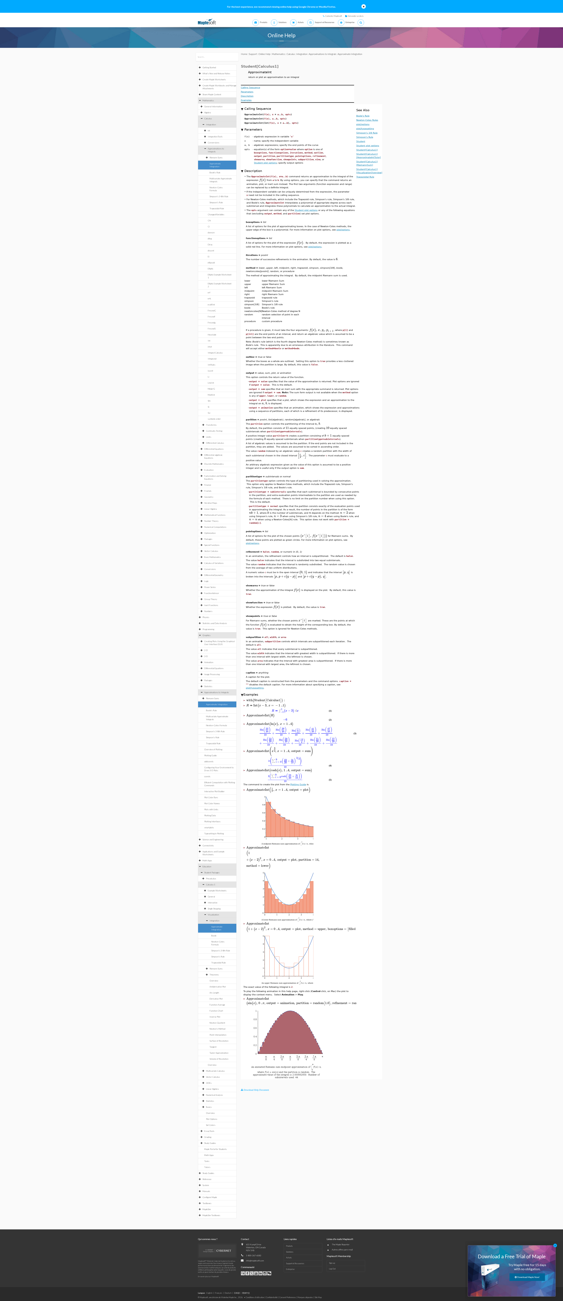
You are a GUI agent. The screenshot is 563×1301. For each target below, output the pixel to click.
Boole (213, 935)
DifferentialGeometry (213, 575)
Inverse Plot (215, 1016)
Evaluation (209, 470)
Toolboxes (206, 1203)
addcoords (208, 761)
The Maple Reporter (341, 1244)
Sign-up (332, 1263)
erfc (209, 298)
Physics (205, 617)
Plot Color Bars (211, 797)
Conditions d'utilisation (255, 1297)
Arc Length (214, 992)
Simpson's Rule (216, 202)
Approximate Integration (217, 704)
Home (244, 54)
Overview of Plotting (213, 749)
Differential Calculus (215, 443)
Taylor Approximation (219, 1053)
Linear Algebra (210, 509)
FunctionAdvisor (211, 593)
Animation (208, 662)
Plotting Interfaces (212, 821)
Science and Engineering (212, 839)
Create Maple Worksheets (214, 79)
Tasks (206, 1161)
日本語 (237, 1293)
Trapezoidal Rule (217, 208)
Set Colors (210, 1125)
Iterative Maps (210, 503)
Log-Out (332, 1269)
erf (209, 292)
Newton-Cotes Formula (216, 725)
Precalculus (211, 878)
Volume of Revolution (219, 1059)
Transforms (211, 425)
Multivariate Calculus (215, 1071)
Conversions (213, 142)
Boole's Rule (215, 172)
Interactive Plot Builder (214, 791)
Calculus (208, 118)
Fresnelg (211, 322)
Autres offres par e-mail (342, 1249)
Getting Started (209, 67)
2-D (206, 650)
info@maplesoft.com (255, 1260)
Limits (208, 437)
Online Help (264, 54)
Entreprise (290, 1269)
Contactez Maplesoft (333, 16)
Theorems (214, 974)
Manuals (206, 1191)
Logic (206, 581)
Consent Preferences (287, 1297)
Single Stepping (214, 908)
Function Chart (216, 1010)
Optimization (210, 533)
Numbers (208, 611)
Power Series (210, 587)
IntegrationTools (215, 136)
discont (211, 250)
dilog (210, 238)
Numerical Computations (215, 527)
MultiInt (211, 395)
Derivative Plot (216, 998)
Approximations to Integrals (216, 692)
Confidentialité (272, 1297)
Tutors (207, 1167)
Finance (207, 485)
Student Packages (212, 872)
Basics (209, 1107)
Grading (207, 1137)
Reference (206, 1179)
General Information (213, 106)
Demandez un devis (356, 16)
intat (210, 346)
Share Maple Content (211, 94)
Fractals (207, 491)
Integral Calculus (215, 352)
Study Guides (210, 1143)
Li (208, 376)
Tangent (213, 1047)
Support (253, 54)
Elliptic (210, 268)
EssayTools (209, 1131)
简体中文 (246, 1293)
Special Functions (211, 545)
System (205, 1185)
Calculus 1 (210, 884)
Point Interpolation (218, 1035)
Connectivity (208, 845)
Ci (209, 226)
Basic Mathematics (212, 557)
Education (206, 866)
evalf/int (211, 304)
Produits (289, 1246)
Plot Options (211, 1119)
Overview (214, 980)
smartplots (209, 827)
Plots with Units (211, 809)
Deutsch (228, 1293)
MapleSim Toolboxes (211, 1215)
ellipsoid (211, 262)
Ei (208, 256)
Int (209, 340)
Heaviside (212, 334)
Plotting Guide (210, 755)
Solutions (289, 1252)
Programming (208, 629)
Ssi (209, 413)
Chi (209, 220)
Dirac (210, 244)
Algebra (207, 112)
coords (207, 776)
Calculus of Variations (214, 563)
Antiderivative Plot (218, 986)
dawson (211, 232)
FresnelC (212, 310)
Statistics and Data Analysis (214, 623)
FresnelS (212, 328)
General (211, 896)
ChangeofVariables (216, 214)
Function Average (217, 1004)
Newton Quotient (217, 1022)
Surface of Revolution (219, 1041)
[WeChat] (269, 1273)
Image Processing (212, 674)
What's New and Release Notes (216, 73)
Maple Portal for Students (215, 1149)
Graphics (206, 635)
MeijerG (211, 388)
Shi (209, 401)
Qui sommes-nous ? (207, 1239)
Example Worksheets (217, 890)
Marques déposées (305, 1297)
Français (218, 1293)
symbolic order (214, 419)
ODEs (209, 1083)
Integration (211, 124)
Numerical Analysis (214, 1095)
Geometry (208, 497)
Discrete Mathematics (214, 464)
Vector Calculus (211, 551)
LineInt (211, 382)
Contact (245, 1239)
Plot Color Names (212, 803)
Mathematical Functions (214, 515)
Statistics (208, 686)
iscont (210, 370)
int (209, 130)
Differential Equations (214, 449)
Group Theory (210, 599)
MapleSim (206, 1209)
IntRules (211, 364)
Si (208, 407)
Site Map (318, 1297)
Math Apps (207, 860)
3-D (206, 656)
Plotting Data (210, 815)
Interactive (212, 902)
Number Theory (211, 521)
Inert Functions (211, 605)
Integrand (212, 358)
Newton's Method (217, 1029)
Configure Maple (209, 1197)
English (209, 1293)
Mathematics (208, 100)
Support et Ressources (295, 1263)
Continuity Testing (214, 431)
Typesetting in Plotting (214, 833)
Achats (289, 1257)
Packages (208, 539)
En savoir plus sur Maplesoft (208, 1276)
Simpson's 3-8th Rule (219, 196)
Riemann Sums (216, 157)
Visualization (213, 914)
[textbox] (262, 180)
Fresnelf (211, 316)
